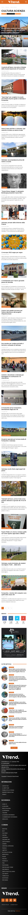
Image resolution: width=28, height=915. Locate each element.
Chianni (4, 843)
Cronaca (4, 13)
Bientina (4, 828)
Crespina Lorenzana (7, 846)
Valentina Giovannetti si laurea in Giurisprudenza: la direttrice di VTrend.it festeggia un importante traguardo (17, 687)
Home (2, 7)
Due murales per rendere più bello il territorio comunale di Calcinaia (12, 344)
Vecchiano (5, 880)
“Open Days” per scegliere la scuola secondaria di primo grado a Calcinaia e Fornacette (13, 98)
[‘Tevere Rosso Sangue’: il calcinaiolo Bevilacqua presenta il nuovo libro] (14, 180)
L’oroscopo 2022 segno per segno (12, 252)
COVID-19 (4, 804)
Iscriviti (23, 616)
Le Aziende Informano (8, 814)
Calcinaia (7, 7)
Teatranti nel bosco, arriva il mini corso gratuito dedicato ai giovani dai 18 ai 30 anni (13, 500)
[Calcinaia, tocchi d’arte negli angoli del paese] (14, 458)
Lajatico (4, 850)
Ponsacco (5, 860)
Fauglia (4, 848)
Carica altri (13, 747)
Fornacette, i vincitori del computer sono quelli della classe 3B (13, 593)
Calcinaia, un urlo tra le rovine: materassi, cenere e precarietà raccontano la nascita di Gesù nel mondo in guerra (17, 678)
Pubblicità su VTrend (8, 790)
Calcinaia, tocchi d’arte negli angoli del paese (13, 469)
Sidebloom (17, 911)
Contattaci (5, 786)
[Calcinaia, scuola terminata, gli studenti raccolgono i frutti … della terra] (14, 552)
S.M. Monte (5, 873)
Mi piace (4, 616)
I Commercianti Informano (9, 817)
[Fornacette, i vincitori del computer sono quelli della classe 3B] (14, 582)
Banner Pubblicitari (8, 792)
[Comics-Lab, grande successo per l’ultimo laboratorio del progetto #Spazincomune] (14, 300)
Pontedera (5, 865)
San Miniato (5, 869)
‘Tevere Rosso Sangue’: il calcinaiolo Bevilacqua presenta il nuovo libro (12, 192)
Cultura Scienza (10, 13)
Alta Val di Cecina (7, 852)
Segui (11, 616)
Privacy (4, 794)
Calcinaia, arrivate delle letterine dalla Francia (13, 223)
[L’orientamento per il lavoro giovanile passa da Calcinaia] (14, 270)
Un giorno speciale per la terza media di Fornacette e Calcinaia (13, 440)
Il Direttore (5, 788)
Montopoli (5, 854)
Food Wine (18, 13)
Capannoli (5, 837)
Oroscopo (5, 819)
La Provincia (5, 810)
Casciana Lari (6, 839)
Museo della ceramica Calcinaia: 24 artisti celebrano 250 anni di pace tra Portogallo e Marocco (17, 670)
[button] (26, 2)
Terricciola (5, 875)
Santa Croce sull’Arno (8, 871)
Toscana (4, 812)
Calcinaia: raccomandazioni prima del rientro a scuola (12, 160)
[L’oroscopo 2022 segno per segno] (14, 242)
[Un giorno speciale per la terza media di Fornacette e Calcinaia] (14, 428)
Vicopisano (5, 878)
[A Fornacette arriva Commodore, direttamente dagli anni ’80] (14, 397)
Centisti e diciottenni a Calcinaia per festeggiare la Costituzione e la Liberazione (12, 376)
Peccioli (4, 858)
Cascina (4, 835)
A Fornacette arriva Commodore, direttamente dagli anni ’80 (11, 408)
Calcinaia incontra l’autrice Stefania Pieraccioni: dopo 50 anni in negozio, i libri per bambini (17, 695)
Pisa (3, 863)
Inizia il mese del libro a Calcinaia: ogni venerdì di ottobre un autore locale (13, 129)
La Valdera (5, 806)
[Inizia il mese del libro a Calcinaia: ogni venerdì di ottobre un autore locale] (14, 118)
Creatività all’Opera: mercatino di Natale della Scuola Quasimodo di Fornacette (13, 68)
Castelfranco (6, 841)
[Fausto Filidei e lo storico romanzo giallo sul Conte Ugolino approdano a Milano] (14, 521)
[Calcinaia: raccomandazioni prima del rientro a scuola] (14, 149)
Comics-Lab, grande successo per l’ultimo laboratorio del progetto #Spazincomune (11, 312)
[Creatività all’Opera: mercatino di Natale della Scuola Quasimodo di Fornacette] (14, 56)
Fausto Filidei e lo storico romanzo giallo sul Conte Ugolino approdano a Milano (14, 532)
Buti (3, 831)
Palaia (4, 856)
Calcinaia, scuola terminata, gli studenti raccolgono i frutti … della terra (13, 564)
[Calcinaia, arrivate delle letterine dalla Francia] (14, 212)
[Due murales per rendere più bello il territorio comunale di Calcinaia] (14, 333)
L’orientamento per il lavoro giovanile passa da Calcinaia (12, 281)
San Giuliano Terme (7, 867)
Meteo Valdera (6, 808)
